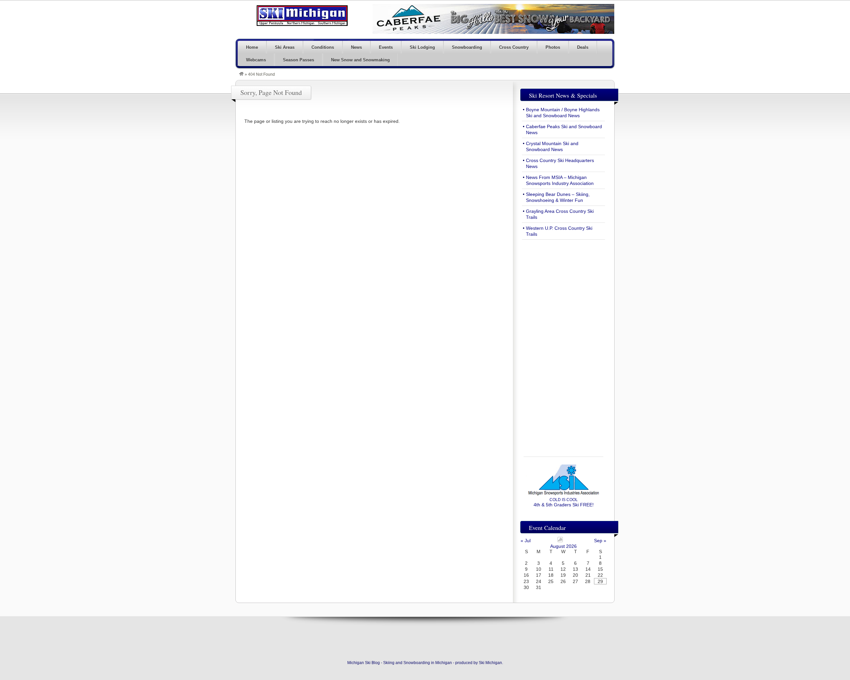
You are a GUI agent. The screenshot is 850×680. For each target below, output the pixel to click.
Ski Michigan (490, 662)
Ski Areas (285, 47)
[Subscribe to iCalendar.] (560, 540)
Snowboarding (467, 47)
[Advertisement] (563, 344)
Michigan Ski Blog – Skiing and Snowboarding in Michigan (302, 15)
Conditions (322, 47)
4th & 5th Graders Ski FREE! (564, 502)
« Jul (526, 540)
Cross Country (514, 47)
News (356, 47)
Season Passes (298, 59)
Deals (582, 47)
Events (386, 47)
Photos (553, 47)
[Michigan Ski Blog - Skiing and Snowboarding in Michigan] (241, 74)
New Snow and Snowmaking (360, 59)
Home (252, 47)
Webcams (256, 59)
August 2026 (563, 546)
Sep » (600, 540)
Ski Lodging (422, 47)
